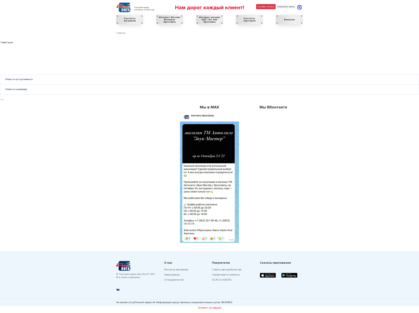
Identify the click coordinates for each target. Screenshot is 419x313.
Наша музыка (172, 274)
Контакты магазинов (130, 19)
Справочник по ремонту (226, 274)
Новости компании (16, 89)
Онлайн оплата (266, 6)
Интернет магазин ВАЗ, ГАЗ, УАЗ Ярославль (209, 19)
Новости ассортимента (19, 79)
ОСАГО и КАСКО (222, 279)
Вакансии (289, 19)
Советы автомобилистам (226, 269)
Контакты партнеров (249, 19)
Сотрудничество (174, 279)
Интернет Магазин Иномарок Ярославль (169, 19)
